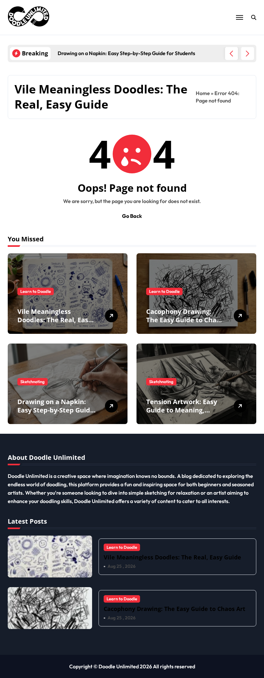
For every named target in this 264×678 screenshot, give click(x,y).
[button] (247, 53)
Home (203, 93)
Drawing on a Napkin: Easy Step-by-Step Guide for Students (55, 410)
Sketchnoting (32, 381)
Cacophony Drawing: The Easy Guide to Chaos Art (184, 320)
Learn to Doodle (35, 291)
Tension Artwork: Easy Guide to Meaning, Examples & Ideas (181, 410)
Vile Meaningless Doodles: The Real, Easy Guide (54, 320)
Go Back (132, 216)
